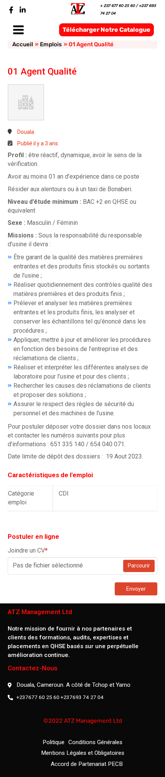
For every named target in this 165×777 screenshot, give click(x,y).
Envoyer (136, 589)
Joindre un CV (28, 550)
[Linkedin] (22, 10)
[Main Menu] (18, 30)
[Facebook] (11, 10)
